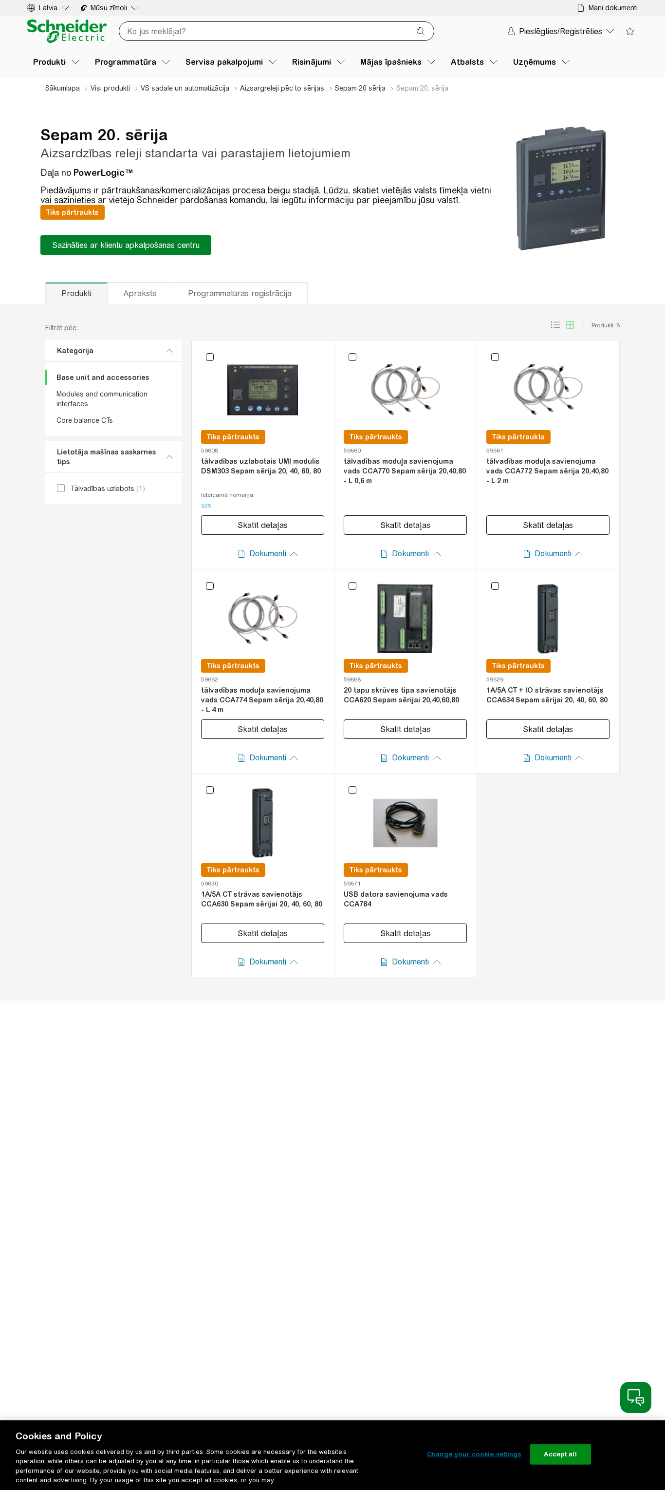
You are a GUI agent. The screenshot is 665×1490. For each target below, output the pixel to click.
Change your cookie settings (474, 1454)
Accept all (560, 1454)
